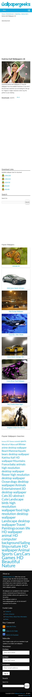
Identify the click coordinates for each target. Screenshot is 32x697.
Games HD (12, 558)
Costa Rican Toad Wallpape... (16, 381)
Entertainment (10, 14)
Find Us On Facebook (12, 635)
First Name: (6, 649)
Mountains (19, 461)
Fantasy (4, 441)
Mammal (13, 451)
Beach (5, 451)
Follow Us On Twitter (12, 631)
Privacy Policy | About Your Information (16, 616)
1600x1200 (8, 175)
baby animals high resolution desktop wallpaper (13, 468)
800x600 (7, 186)
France (5, 464)
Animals (20, 485)
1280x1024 (8, 179)
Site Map (28, 695)
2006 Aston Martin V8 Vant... (16, 288)
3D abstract (16, 495)
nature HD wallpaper (15, 548)
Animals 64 (16, 266)
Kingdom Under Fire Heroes (16, 427)
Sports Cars (12, 554)
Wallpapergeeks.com (9, 576)
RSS (24, 695)
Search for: (5, 198)
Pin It (18, 97)
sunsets (17, 441)
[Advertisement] (16, 40)
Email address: (6, 664)
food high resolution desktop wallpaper (15, 514)
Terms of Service (9, 614)
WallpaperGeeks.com (20, 693)
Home (3, 14)
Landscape (16, 499)
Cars (26, 554)
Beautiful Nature (11, 564)
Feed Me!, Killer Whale (16, 335)
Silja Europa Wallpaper (16, 311)
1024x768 (7, 182)
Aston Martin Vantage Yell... (16, 357)
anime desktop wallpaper (14, 448)
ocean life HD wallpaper (16, 530)
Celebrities (17, 14)
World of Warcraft (10, 444)
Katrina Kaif (25, 14)
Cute (5, 499)
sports (23, 441)
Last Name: (5, 657)
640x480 (7, 189)
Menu (4, 10)
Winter (22, 444)
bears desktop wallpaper (15, 454)
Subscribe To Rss (11, 626)
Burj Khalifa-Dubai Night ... (16, 404)
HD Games (10, 441)
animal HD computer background (11, 539)
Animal (24, 550)
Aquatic (22, 451)
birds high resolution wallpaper (9, 506)
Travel (20, 525)
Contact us (8, 611)
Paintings (8, 528)
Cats (5, 495)
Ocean (6, 481)
